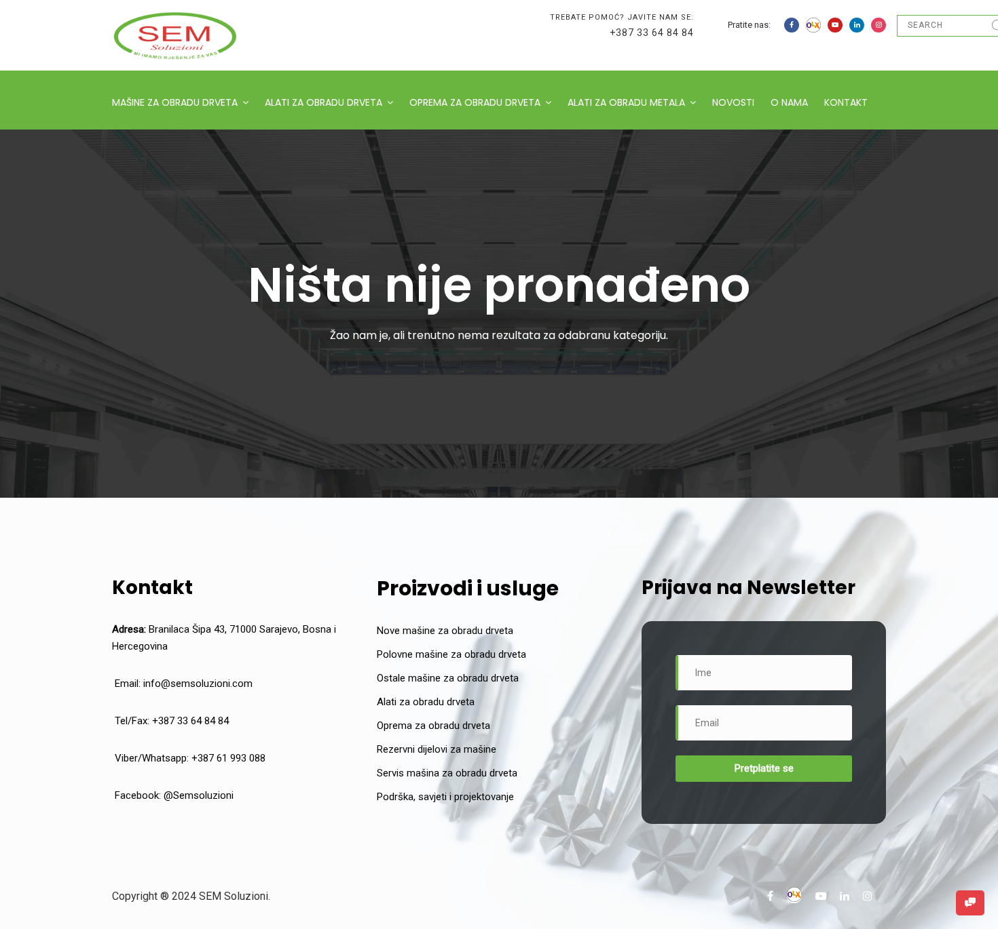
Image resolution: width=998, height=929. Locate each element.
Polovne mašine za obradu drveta (451, 654)
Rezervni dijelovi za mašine (436, 749)
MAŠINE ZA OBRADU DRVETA (175, 102)
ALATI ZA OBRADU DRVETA (323, 102)
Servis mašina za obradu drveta (447, 773)
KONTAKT (846, 102)
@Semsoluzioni (199, 795)
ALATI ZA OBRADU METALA (626, 102)
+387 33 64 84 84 (652, 32)
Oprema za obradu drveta (433, 725)
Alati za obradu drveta (426, 702)
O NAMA (789, 102)
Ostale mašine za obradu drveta (448, 678)
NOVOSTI (733, 102)
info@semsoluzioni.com (198, 683)
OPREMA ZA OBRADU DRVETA (474, 102)
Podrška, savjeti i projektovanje (445, 797)
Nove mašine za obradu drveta (445, 631)
